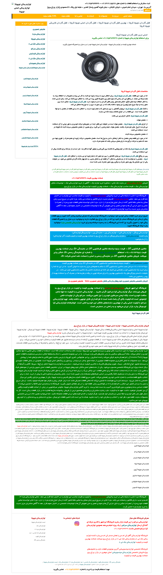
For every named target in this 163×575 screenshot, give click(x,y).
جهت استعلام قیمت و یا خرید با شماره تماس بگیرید (81, 569)
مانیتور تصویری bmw (93, 281)
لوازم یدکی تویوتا (144, 169)
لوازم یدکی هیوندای (37, 63)
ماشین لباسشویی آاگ (139, 263)
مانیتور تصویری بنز (75, 281)
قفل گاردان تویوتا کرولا (123, 96)
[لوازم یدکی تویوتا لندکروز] (41, 121)
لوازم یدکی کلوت (40, 536)
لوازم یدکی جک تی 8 (37, 44)
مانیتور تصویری (39, 29)
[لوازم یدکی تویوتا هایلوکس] (41, 129)
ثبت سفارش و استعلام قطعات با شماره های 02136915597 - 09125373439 (117, 3)
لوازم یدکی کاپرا (132, 236)
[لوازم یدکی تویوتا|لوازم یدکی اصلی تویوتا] (16, 16)
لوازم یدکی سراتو (38, 49)
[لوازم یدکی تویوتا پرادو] (41, 87)
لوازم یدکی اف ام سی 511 (37, 533)
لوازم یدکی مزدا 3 (98, 196)
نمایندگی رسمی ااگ (39, 540)
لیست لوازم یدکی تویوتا (38, 522)
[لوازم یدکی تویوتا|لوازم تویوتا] (22, 8)
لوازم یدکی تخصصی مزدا (71, 223)
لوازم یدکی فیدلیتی (37, 54)
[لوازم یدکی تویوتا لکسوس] (41, 138)
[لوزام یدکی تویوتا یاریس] (41, 95)
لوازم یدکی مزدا (38, 34)
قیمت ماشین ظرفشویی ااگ (105, 252)
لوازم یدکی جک (134, 183)
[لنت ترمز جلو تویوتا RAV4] (41, 146)
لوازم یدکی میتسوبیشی (121, 552)
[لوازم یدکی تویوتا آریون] (41, 112)
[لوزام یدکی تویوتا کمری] (41, 78)
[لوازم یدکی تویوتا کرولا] (41, 104)
